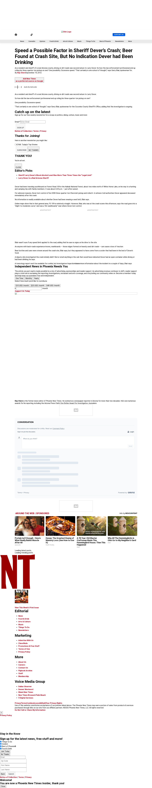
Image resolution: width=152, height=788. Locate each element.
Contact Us (23, 668)
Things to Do (7, 742)
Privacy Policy (24, 652)
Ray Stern (21, 73)
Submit (11, 774)
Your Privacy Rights (54, 703)
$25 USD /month (37, 285)
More (130, 41)
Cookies (29, 703)
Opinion (42, 41)
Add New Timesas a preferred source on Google (29, 80)
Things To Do (90, 41)
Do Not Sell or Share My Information (30, 710)
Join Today (5, 751)
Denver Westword (25, 689)
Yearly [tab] (36, 278)
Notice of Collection (23, 131)
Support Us (119, 34)
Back (3, 774)
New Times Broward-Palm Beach (32, 695)
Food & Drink (54, 41)
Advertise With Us (25, 640)
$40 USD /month (53, 285)
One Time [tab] (19, 278)
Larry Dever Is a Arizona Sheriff (33, 178)
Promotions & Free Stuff (28, 646)
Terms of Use (24, 649)
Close (3, 786)
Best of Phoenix (105, 41)
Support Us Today (22, 291)
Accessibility (38, 703)
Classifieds (23, 643)
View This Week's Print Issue (27, 608)
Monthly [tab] (28, 278)
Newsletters (119, 41)
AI (45, 703)
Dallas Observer (25, 686)
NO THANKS (34, 150)
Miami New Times (25, 692)
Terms (36, 131)
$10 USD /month (22, 285)
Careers (21, 665)
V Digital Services (25, 698)
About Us (22, 662)
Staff (20, 673)
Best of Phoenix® (9, 746)
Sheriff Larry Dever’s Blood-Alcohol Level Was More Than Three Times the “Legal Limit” (55, 175)
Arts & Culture (68, 41)
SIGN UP (20, 128)
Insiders (5, 744)
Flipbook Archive (25, 671)
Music (79, 41)
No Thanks (5, 754)
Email (17, 122)
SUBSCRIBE (21, 150)
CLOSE (18, 167)
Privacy (43, 131)
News (22, 41)
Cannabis (31, 41)
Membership (23, 676)
